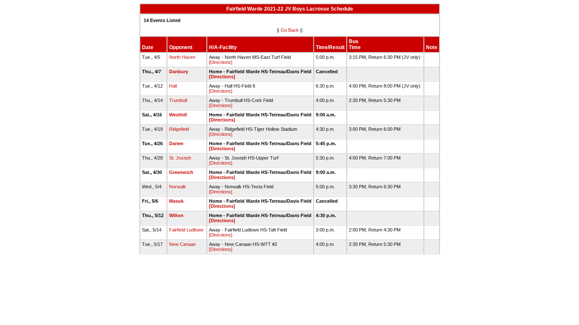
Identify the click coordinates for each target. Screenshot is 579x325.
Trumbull (178, 100)
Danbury (178, 71)
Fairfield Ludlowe (186, 229)
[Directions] (220, 62)
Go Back (290, 30)
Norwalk (177, 186)
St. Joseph (180, 157)
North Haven (182, 57)
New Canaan (182, 244)
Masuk (176, 201)
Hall (173, 85)
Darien (176, 143)
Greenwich (181, 172)
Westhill (178, 114)
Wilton (176, 215)
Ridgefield (179, 129)
